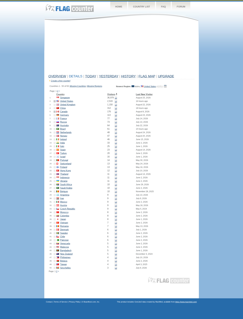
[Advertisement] (121, 48)
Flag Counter (70, 8)
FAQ (163, 6)
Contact (49, 302)
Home (118, 6)
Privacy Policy (74, 302)
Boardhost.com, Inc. (92, 302)
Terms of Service (60, 302)
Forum (181, 6)
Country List (141, 6)
